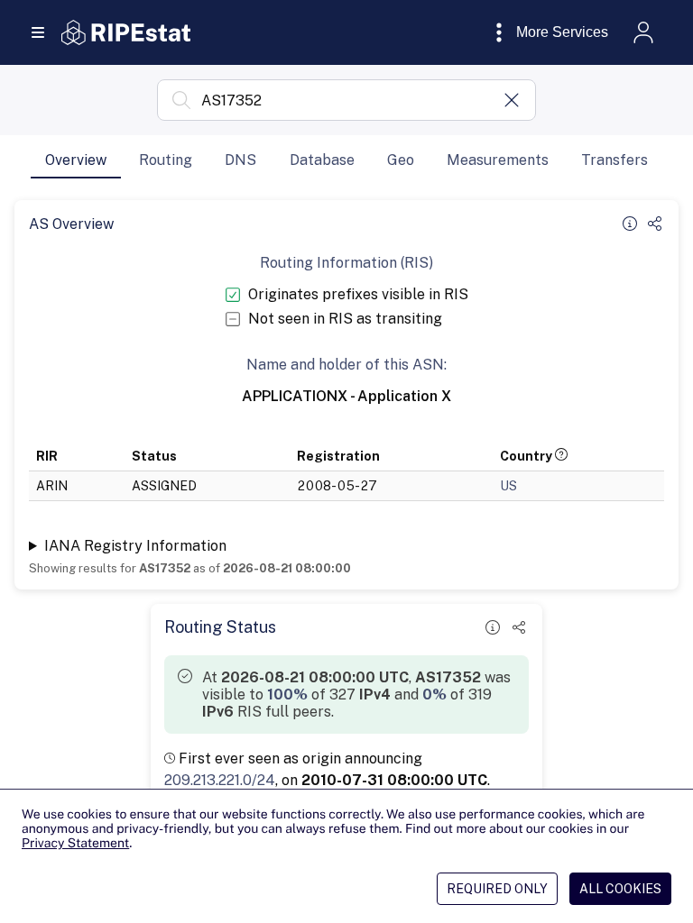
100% (287, 694)
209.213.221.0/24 (219, 780)
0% (434, 694)
